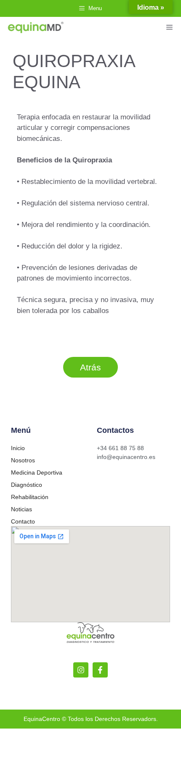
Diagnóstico (26, 484)
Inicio (18, 448)
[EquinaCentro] (35, 27)
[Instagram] (80, 670)
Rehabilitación (29, 497)
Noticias (21, 509)
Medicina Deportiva (36, 472)
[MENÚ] (170, 27)
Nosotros (23, 460)
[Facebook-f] (100, 670)
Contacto (23, 521)
